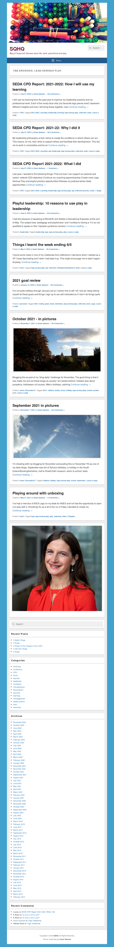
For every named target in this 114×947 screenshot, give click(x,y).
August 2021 (18, 777)
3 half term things (20, 648)
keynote (16, 678)
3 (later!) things (19, 640)
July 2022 (17, 745)
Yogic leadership (34, 920)
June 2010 (17, 885)
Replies (71, 516)
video (64, 516)
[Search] (90, 47)
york (14, 393)
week (78, 268)
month (89, 390)
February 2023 (19, 739)
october (96, 390)
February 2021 (19, 795)
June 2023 (17, 728)
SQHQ (17, 48)
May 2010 (17, 888)
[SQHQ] (57, 41)
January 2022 (18, 763)
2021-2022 (35, 112)
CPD (22, 112)
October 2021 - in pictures (34, 318)
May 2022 (17, 751)
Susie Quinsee (39, 94)
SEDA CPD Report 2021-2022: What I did (47, 163)
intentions (59, 303)
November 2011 (19, 856)
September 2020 (19, 809)
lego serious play (71, 112)
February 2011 (19, 865)
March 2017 (18, 830)
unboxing (57, 516)
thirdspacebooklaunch (66, 268)
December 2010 (19, 870)
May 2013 (17, 850)
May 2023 (17, 731)
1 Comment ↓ (53, 168)
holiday (69, 390)
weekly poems (19, 701)
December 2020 (19, 800)
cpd (49, 151)
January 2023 (18, 742)
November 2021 (19, 768)
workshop (17, 707)
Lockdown (17, 684)
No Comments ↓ (54, 94)
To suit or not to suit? (30, 914)
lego (46, 232)
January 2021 (18, 798)
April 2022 (17, 754)
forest (63, 390)
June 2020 (17, 818)
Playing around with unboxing (38, 493)
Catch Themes (65, 939)
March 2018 (18, 821)
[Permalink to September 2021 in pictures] (57, 460)
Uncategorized (19, 698)
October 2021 (18, 771)
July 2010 (17, 882)
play (65, 232)
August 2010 (18, 879)
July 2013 (17, 844)
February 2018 (19, 824)
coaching (43, 112)
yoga (93, 303)
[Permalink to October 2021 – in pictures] (57, 373)
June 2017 (17, 827)
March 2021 (18, 792)
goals (47, 303)
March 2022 (18, 757)
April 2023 (17, 733)
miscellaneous (19, 687)
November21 (30, 390)
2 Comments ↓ (53, 497)
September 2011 (19, 862)
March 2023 (18, 736)
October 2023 (18, 725)
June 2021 (17, 783)
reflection (82, 112)
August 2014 (18, 835)
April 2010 (17, 891)
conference (17, 669)
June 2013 (17, 847)
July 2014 (17, 838)
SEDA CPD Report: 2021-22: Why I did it (46, 127)
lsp (73, 190)
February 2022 (19, 760)
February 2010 (19, 897)
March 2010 (18, 894)
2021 (36, 303)
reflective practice (82, 190)
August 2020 (18, 812)
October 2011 (18, 859)
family (41, 303)
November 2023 (19, 722)
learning (60, 112)
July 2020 (17, 815)
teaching (16, 695)
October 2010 (18, 876)
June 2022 (17, 748)
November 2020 (19, 803)
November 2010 (19, 873)
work (22, 268)
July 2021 (17, 780)
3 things (16, 643)
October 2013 (18, 841)
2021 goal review (26, 280)
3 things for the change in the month (27, 646)
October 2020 (18, 806)
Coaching (17, 666)
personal (23, 303)
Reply (98, 190)
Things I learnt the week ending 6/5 (42, 244)
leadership (52, 112)
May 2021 (17, 786)
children (51, 390)
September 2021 (19, 774)
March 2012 (18, 853)
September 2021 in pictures (36, 405)
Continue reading (78, 106)
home (52, 303)
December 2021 (19, 766)
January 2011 (18, 868)
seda (89, 112)
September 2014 (19, 833)
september (81, 480)
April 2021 (17, 789)
